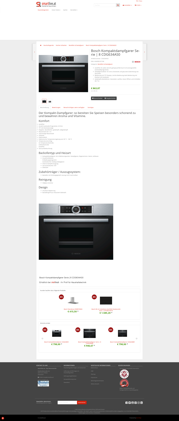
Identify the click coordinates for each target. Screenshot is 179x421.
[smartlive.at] (53, 4)
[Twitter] (129, 402)
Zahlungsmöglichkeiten (70, 376)
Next (136, 338)
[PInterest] (135, 402)
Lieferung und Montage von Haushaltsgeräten (71, 372)
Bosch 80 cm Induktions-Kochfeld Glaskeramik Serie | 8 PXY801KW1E (106, 309)
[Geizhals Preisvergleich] (48, 383)
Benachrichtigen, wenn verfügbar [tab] (74, 107)
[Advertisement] (89, 27)
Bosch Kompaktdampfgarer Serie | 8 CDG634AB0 (89, 342)
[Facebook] (126, 402)
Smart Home (55, 10)
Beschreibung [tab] (44, 107)
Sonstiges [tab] (91, 107)
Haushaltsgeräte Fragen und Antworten (75, 368)
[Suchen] (118, 5)
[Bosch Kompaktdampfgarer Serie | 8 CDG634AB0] (34, 52)
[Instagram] (138, 402)
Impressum (94, 377)
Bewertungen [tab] (56, 107)
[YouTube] (132, 402)
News (140, 1)
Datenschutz (94, 368)
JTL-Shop (138, 418)
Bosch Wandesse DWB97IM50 (73, 309)
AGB (92, 371)
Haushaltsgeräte (43, 10)
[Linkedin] (141, 402)
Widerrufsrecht (95, 384)
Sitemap (93, 374)
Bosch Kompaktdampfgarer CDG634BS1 (56, 342)
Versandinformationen (70, 379)
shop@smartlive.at (48, 377)
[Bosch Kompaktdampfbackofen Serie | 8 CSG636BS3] (144, 52)
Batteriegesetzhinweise (97, 381)
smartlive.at (41, 368)
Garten (65, 10)
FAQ (137, 1)
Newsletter (67, 382)
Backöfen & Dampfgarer (105, 64)
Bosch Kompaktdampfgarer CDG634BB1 (122, 342)
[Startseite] (40, 45)
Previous (42, 338)
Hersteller (73, 10)
